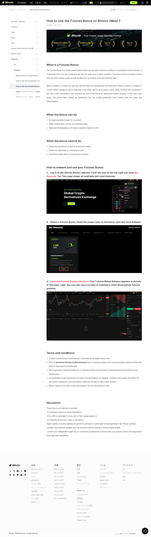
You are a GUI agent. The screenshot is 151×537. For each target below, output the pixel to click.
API (124, 480)
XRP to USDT (59, 480)
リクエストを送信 (83, 517)
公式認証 (80, 502)
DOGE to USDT (59, 484)
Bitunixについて (36, 469)
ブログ (33, 477)
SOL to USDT (59, 477)
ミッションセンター (107, 473)
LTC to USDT (58, 495)
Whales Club (81, 520)
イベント (103, 469)
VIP (124, 469)
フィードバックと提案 (84, 506)
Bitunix (12, 10)
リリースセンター (83, 509)
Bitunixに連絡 (82, 513)
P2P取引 (103, 477)
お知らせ (34, 473)
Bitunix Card (104, 480)
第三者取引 (104, 484)
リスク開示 (35, 498)
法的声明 (34, 491)
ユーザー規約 (36, 484)
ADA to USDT (59, 488)
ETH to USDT (59, 473)
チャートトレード (83, 484)
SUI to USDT (58, 491)
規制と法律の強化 (37, 495)
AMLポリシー (36, 502)
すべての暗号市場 (60, 498)
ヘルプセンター (21, 10)
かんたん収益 (81, 477)
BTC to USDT (59, 469)
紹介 (124, 477)
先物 (78, 473)
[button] (111, 10)
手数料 (79, 480)
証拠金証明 (35, 480)
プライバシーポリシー (39, 488)
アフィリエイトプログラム (132, 473)
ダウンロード (104, 488)
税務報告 (80, 498)
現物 (78, 469)
